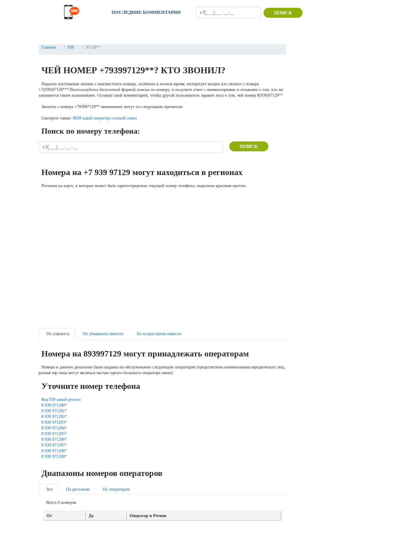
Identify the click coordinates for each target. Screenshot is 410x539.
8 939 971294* (54, 428)
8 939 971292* (54, 416)
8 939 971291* (54, 411)
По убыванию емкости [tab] (103, 334)
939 (71, 47)
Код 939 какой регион (61, 399)
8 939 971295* (54, 434)
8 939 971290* (54, 405)
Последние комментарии (146, 12)
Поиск (283, 12)
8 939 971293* (54, 422)
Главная (48, 47)
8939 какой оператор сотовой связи (105, 118)
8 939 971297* (54, 445)
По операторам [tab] (116, 489)
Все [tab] (50, 489)
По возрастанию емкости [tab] (159, 334)
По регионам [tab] (77, 489)
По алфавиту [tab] (58, 334)
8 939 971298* (54, 451)
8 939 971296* (54, 439)
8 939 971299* (54, 456)
